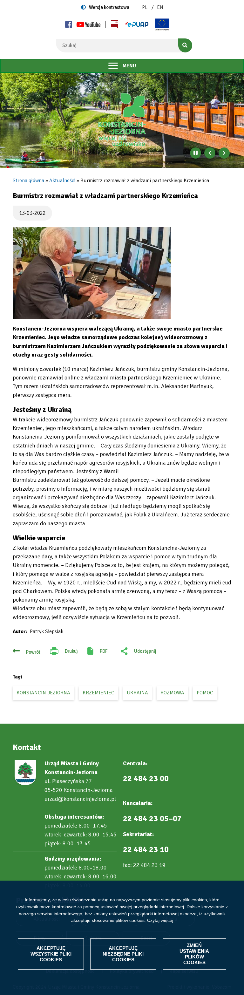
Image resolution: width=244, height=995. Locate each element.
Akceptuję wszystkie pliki (50, 953)
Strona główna (28, 180)
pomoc (205, 693)
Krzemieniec (98, 693)
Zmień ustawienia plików (194, 954)
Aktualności (62, 180)
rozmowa (172, 693)
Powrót (33, 652)
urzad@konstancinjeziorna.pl (80, 798)
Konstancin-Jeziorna (43, 693)
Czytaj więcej (160, 920)
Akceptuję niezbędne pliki (123, 953)
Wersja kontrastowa (109, 7)
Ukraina (137, 693)
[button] (92, 273)
